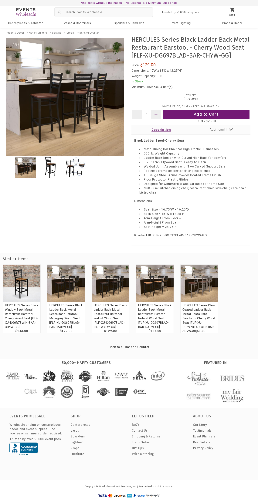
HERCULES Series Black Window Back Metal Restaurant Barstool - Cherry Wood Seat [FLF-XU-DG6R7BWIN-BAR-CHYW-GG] (22, 316)
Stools (70, 32)
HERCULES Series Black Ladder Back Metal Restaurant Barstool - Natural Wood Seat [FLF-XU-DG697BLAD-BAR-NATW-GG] (154, 316)
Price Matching (143, 454)
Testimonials (202, 430)
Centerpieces (25, 23)
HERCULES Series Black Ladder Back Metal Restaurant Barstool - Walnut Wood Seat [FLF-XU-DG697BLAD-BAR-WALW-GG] (110, 316)
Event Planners (204, 436)
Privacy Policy (203, 448)
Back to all (129, 347)
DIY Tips (138, 448)
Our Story (200, 425)
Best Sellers (201, 442)
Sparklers (129, 23)
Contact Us (140, 430)
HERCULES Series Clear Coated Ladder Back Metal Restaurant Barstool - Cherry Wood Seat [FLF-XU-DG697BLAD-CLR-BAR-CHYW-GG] (198, 318)
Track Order (140, 442)
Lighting (181, 23)
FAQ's (136, 425)
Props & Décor (15, 32)
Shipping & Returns (146, 436)
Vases (77, 23)
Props (232, 23)
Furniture (77, 454)
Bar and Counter (89, 32)
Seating (56, 32)
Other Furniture (38, 32)
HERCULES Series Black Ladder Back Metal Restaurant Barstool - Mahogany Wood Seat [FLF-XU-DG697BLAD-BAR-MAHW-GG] (66, 316)
